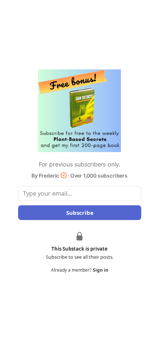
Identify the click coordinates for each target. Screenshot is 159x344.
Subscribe (79, 212)
